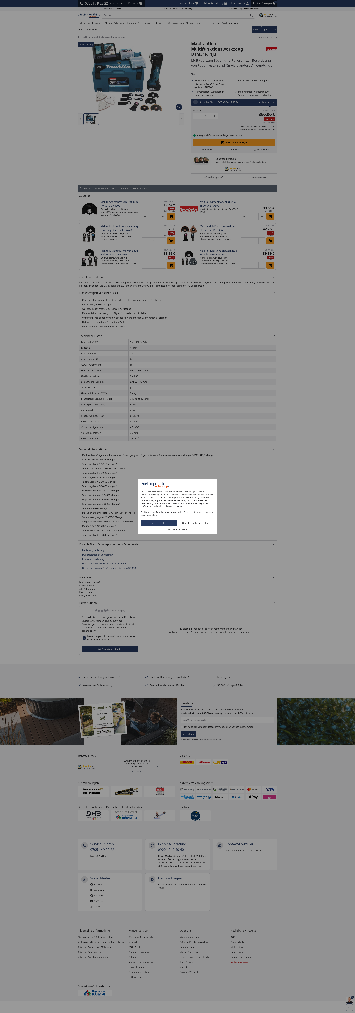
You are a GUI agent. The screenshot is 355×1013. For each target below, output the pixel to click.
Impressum (182, 530)
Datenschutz (172, 530)
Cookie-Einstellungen (193, 512)
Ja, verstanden (159, 523)
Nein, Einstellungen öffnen (196, 523)
